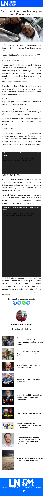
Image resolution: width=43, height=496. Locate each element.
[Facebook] (15, 303)
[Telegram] (28, 303)
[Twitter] (19, 303)
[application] (21, 163)
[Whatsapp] (24, 303)
